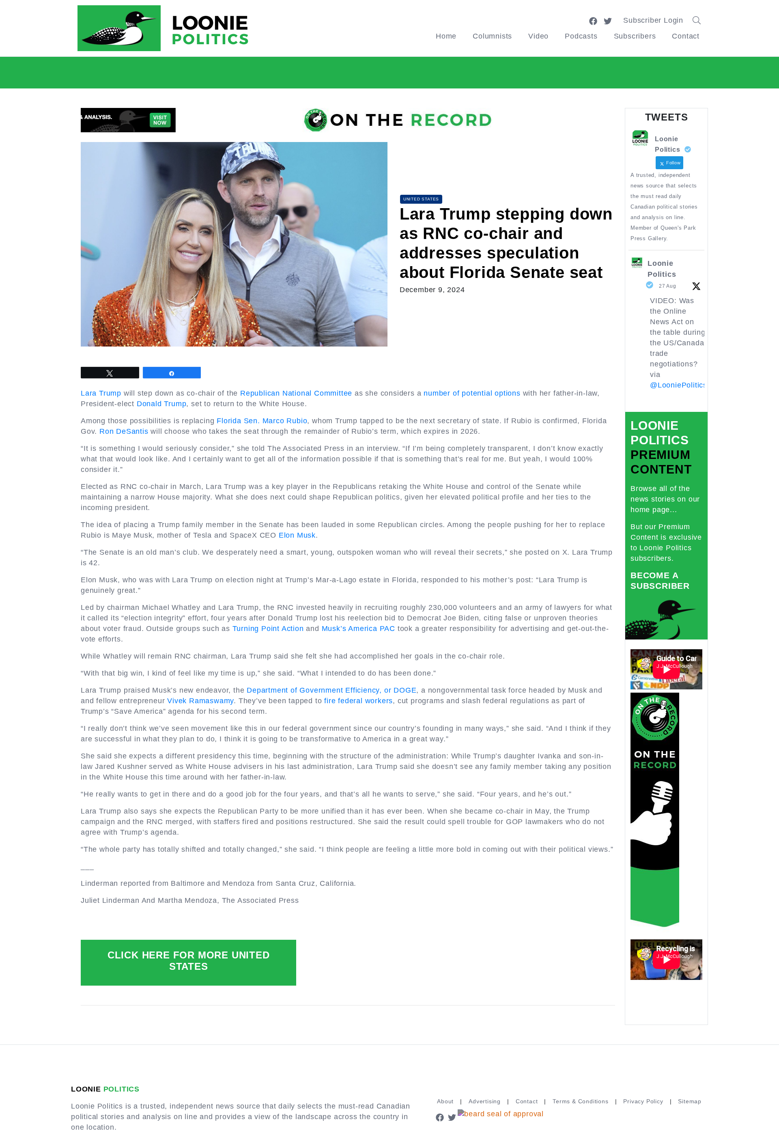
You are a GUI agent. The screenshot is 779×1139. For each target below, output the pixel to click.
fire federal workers (358, 701)
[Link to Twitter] (607, 20)
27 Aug (667, 286)
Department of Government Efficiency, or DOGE (331, 690)
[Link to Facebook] (593, 20)
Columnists (492, 36)
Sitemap (690, 1101)
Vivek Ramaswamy (200, 701)
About (445, 1101)
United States (421, 199)
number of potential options (472, 393)
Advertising (485, 1101)
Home (446, 36)
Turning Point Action (268, 628)
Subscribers (635, 36)
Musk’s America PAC (358, 628)
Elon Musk (297, 535)
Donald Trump (162, 404)
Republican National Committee (296, 393)
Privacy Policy (643, 1101)
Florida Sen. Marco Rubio (262, 421)
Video (538, 36)
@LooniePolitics (678, 385)
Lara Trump (101, 393)
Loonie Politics (662, 268)
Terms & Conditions (580, 1101)
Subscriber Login (653, 20)
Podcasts (581, 36)
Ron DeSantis (123, 431)
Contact (685, 36)
